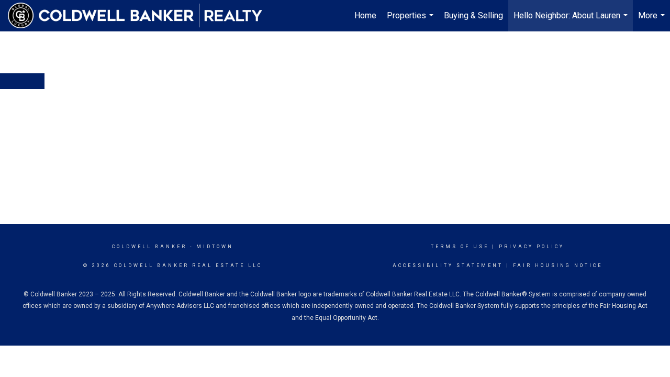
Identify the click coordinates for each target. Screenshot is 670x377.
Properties (411, 20)
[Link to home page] (140, 15)
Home (365, 15)
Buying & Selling (473, 15)
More (652, 20)
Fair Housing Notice (557, 265)
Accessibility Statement (448, 265)
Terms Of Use (460, 246)
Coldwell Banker (149, 246)
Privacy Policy (531, 246)
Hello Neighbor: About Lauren (571, 20)
